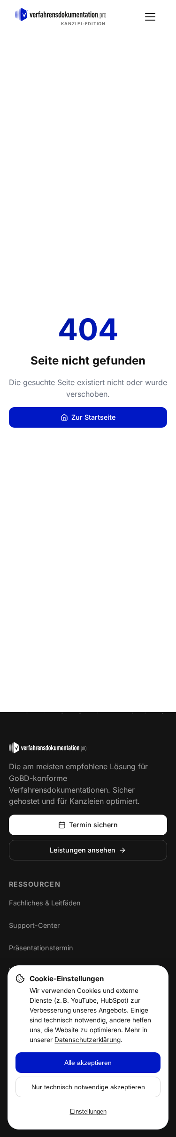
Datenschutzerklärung (87, 1039)
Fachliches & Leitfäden (45, 903)
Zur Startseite (93, 417)
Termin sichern (93, 825)
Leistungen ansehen (82, 850)
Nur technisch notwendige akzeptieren (88, 1087)
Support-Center (43, 927)
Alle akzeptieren (88, 1062)
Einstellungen (88, 1111)
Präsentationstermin (41, 948)
